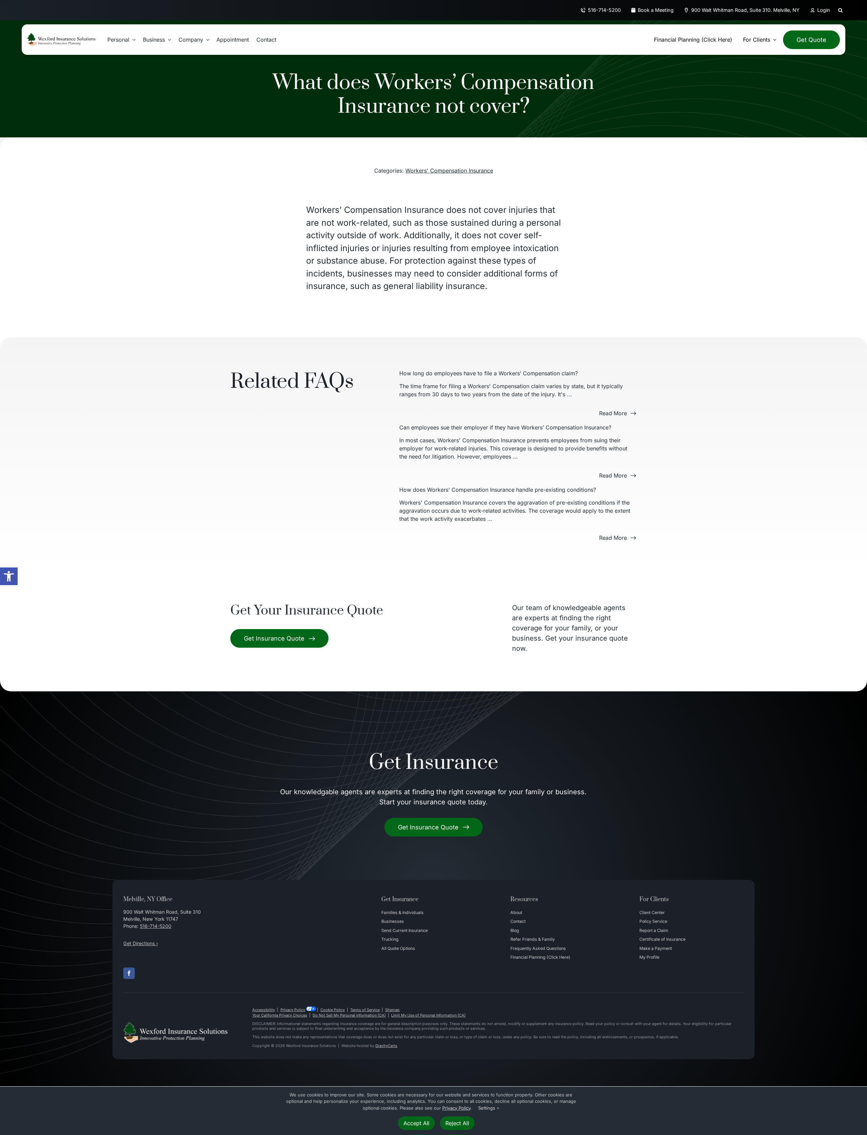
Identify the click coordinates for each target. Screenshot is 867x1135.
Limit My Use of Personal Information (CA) (428, 1015)
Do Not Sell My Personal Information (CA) (349, 1015)
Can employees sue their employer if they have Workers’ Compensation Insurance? (505, 427)
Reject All (457, 1123)
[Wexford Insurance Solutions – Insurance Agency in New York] (175, 1024)
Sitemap (392, 1009)
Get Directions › (140, 943)
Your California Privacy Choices (279, 1015)
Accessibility (263, 1009)
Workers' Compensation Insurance (449, 170)
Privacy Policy (292, 1009)
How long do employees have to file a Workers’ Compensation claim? (488, 373)
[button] (9, 576)
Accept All (416, 1123)
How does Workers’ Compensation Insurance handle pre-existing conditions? (497, 489)
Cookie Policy (332, 1009)
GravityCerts (386, 1045)
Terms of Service (365, 1009)
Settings (487, 1108)
